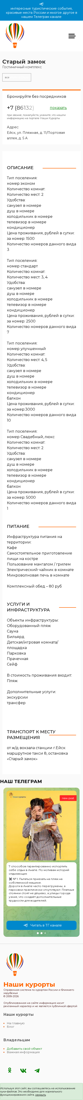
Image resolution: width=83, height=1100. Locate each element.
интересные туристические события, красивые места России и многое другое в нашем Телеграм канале (41, 12)
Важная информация (23, 1052)
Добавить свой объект (24, 1048)
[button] (38, 933)
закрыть (40, 1094)
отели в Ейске (17, 77)
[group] (41, 862)
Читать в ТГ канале (46, 925)
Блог (10, 1026)
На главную (16, 1023)
